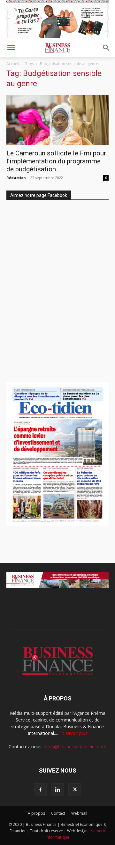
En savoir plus (73, 733)
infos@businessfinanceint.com (75, 747)
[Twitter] (74, 789)
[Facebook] (40, 789)
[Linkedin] (57, 789)
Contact (58, 813)
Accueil (12, 63)
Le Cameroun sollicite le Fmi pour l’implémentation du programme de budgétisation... (56, 161)
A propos (36, 813)
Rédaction (16, 177)
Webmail (79, 813)
